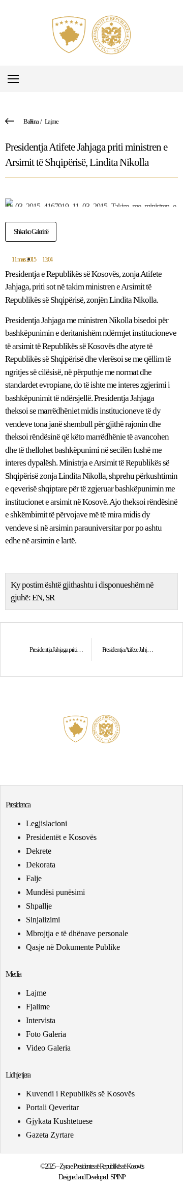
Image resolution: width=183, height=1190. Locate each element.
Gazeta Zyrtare (50, 1134)
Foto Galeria (46, 1034)
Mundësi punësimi (55, 892)
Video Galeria (48, 1047)
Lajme (51, 121)
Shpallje (39, 906)
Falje (34, 878)
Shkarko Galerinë (31, 232)
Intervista (40, 1020)
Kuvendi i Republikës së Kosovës (80, 1093)
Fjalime (38, 1006)
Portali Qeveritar (52, 1107)
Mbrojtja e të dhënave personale (77, 933)
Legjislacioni (46, 823)
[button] (174, 79)
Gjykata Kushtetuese (59, 1121)
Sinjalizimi (43, 919)
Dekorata (40, 864)
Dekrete (38, 851)
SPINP (117, 1177)
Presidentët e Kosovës (61, 837)
